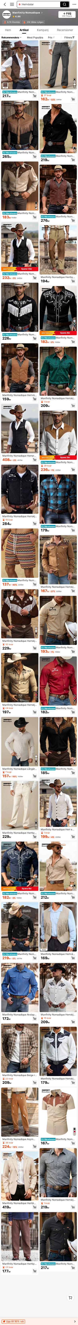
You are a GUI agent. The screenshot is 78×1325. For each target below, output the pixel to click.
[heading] (34, 12)
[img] (19, 269)
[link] (7, 15)
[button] (4, 4)
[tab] (7, 30)
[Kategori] (12, 4)
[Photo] (5, 22)
